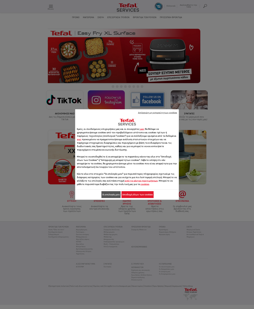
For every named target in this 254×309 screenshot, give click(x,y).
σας (79, 139)
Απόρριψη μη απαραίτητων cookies (157, 112)
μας (142, 129)
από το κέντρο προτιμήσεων (141, 180)
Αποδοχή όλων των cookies (137, 194)
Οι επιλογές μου (111, 194)
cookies (144, 184)
